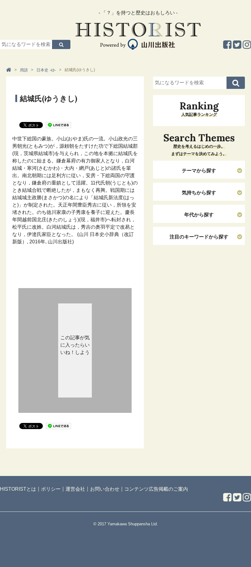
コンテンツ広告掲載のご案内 (156, 488)
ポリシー (51, 488)
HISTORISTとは (18, 488)
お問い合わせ (104, 488)
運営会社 (75, 488)
